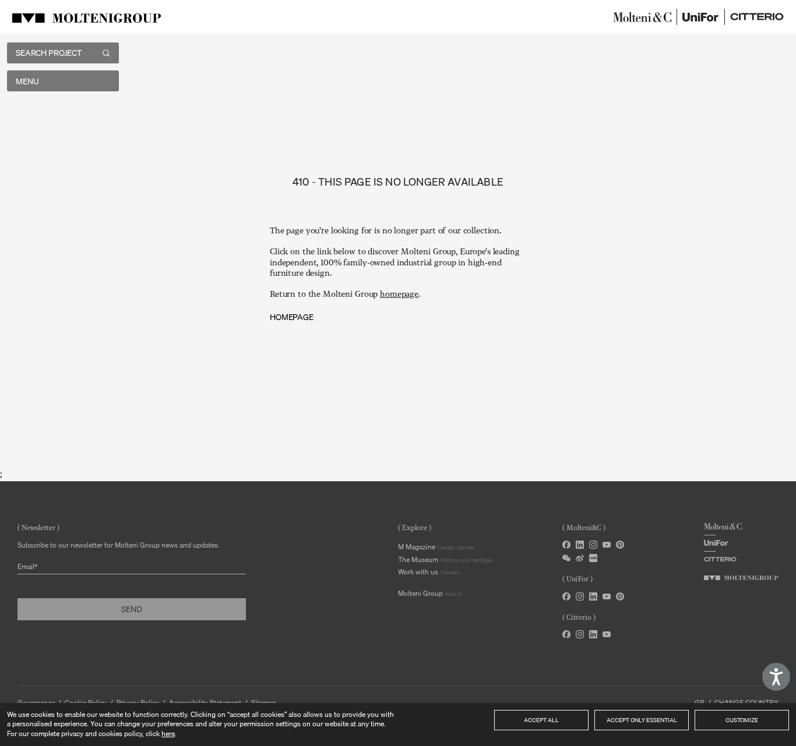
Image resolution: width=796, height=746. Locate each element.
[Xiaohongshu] (593, 558)
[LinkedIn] (580, 545)
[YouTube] (607, 545)
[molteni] (642, 17)
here (168, 733)
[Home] (88, 17)
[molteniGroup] (741, 578)
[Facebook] (566, 545)
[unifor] (700, 17)
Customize (741, 719)
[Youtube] (607, 596)
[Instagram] (593, 545)
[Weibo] (580, 558)
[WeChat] (566, 558)
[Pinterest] (620, 545)
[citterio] (757, 17)
